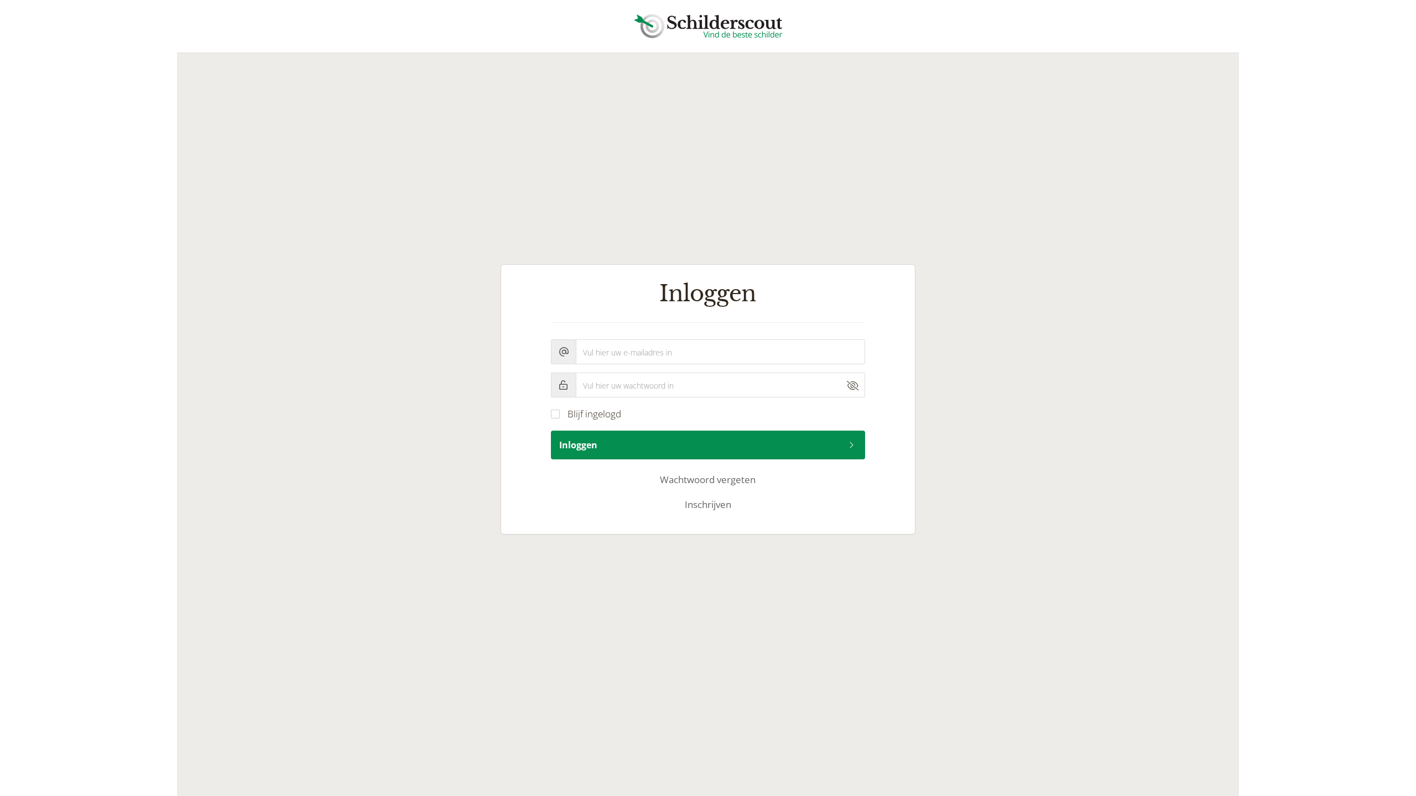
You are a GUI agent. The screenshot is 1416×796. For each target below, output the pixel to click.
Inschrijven (708, 504)
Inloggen (578, 445)
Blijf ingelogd (594, 413)
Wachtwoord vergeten (708, 479)
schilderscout (708, 26)
